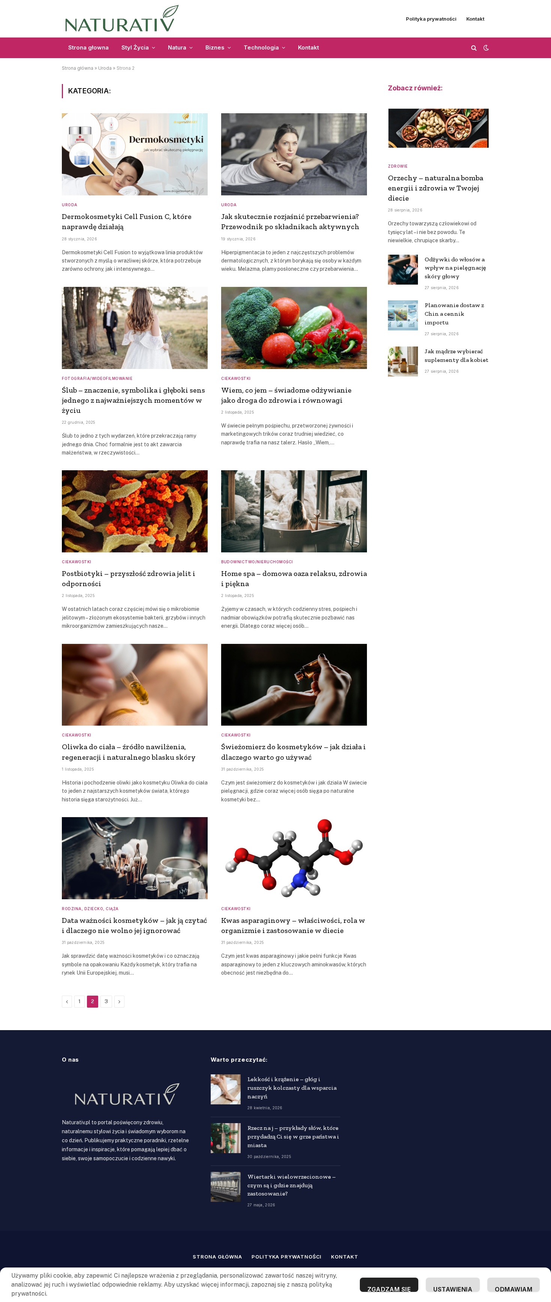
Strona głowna (88, 47)
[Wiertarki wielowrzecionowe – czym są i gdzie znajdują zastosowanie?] (226, 1187)
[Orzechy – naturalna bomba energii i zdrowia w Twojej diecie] (438, 128)
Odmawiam (513, 1289)
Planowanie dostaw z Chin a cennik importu (454, 314)
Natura (177, 47)
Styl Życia (135, 47)
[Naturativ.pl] (125, 19)
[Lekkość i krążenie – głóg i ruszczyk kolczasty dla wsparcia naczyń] (226, 1089)
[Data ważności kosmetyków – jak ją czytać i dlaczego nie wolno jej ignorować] (135, 858)
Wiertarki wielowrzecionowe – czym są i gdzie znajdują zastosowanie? (291, 1185)
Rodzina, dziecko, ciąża (90, 908)
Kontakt (475, 19)
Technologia (261, 47)
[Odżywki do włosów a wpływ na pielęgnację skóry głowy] (403, 270)
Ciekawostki (236, 378)
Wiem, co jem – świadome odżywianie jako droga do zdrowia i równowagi (286, 395)
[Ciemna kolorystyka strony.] (485, 48)
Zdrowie (398, 166)
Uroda (105, 68)
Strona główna (77, 68)
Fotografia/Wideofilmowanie (97, 378)
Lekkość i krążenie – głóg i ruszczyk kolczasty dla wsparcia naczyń (292, 1088)
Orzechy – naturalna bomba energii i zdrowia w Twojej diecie (435, 187)
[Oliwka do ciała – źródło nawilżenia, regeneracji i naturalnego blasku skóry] (135, 685)
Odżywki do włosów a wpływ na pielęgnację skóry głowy (455, 268)
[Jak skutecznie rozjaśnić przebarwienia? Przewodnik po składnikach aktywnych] (294, 154)
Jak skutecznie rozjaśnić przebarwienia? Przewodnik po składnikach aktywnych (290, 221)
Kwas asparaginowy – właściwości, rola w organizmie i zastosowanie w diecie (293, 925)
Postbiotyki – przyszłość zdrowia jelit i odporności (128, 578)
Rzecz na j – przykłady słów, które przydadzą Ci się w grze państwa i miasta (293, 1136)
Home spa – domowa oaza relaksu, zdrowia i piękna (294, 578)
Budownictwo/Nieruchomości (257, 562)
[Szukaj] (474, 47)
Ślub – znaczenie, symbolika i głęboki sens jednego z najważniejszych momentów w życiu (133, 400)
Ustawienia (452, 1289)
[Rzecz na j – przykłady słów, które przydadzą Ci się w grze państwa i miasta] (226, 1138)
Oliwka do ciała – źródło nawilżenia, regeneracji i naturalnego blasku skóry (129, 751)
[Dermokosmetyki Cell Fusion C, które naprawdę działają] (135, 154)
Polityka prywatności (431, 19)
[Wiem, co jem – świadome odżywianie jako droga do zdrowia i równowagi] (294, 328)
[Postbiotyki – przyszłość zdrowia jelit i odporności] (135, 511)
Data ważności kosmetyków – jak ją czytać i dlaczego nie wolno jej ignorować (134, 925)
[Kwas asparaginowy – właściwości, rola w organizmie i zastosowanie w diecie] (294, 858)
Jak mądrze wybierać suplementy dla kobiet (456, 355)
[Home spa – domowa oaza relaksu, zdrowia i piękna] (294, 511)
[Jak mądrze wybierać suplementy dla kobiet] (403, 361)
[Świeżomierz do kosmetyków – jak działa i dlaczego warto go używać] (294, 685)
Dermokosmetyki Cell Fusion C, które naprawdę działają (127, 221)
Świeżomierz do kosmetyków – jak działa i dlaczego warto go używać (293, 751)
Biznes (215, 47)
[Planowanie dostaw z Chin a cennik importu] (403, 315)
